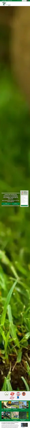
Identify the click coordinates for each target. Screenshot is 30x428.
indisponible (4, 0)
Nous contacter (15, 204)
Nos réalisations (6, 204)
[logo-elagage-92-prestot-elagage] (6, 3)
